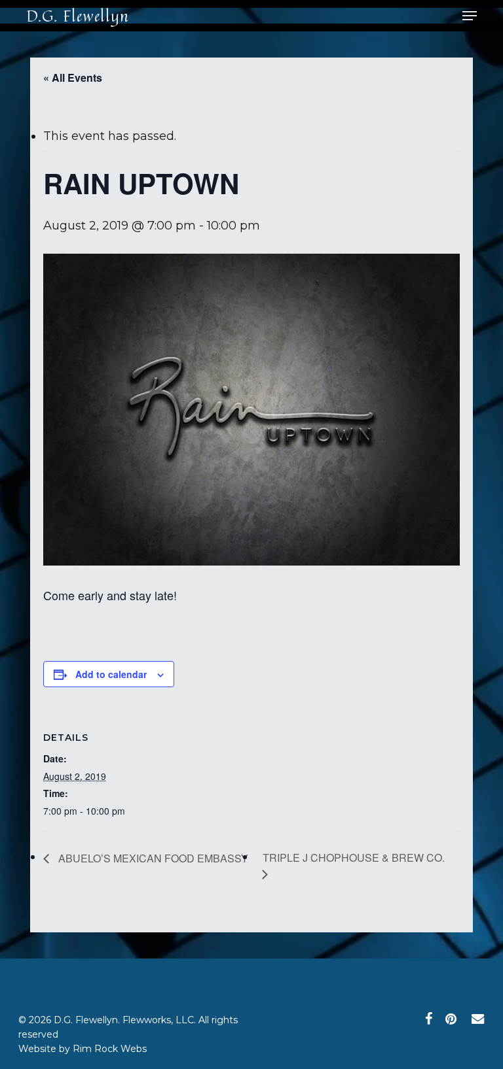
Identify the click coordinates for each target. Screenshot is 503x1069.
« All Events (72, 77)
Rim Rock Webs (110, 1049)
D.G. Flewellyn (77, 16)
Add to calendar (111, 674)
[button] (469, 15)
